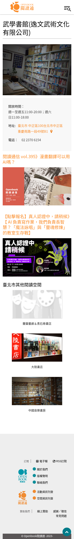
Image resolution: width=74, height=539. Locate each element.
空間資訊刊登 (45, 498)
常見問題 (61, 516)
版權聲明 (42, 476)
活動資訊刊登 (45, 492)
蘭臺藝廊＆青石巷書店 (37, 323)
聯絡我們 (42, 482)
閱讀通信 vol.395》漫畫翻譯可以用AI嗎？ (36, 159)
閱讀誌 (23, 475)
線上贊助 (42, 511)
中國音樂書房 (37, 410)
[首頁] (22, 7)
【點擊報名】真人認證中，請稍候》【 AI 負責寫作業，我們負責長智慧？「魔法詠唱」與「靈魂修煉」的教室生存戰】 (36, 224)
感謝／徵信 (60, 511)
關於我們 (42, 469)
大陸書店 (37, 367)
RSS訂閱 (61, 461)
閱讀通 (23, 497)
